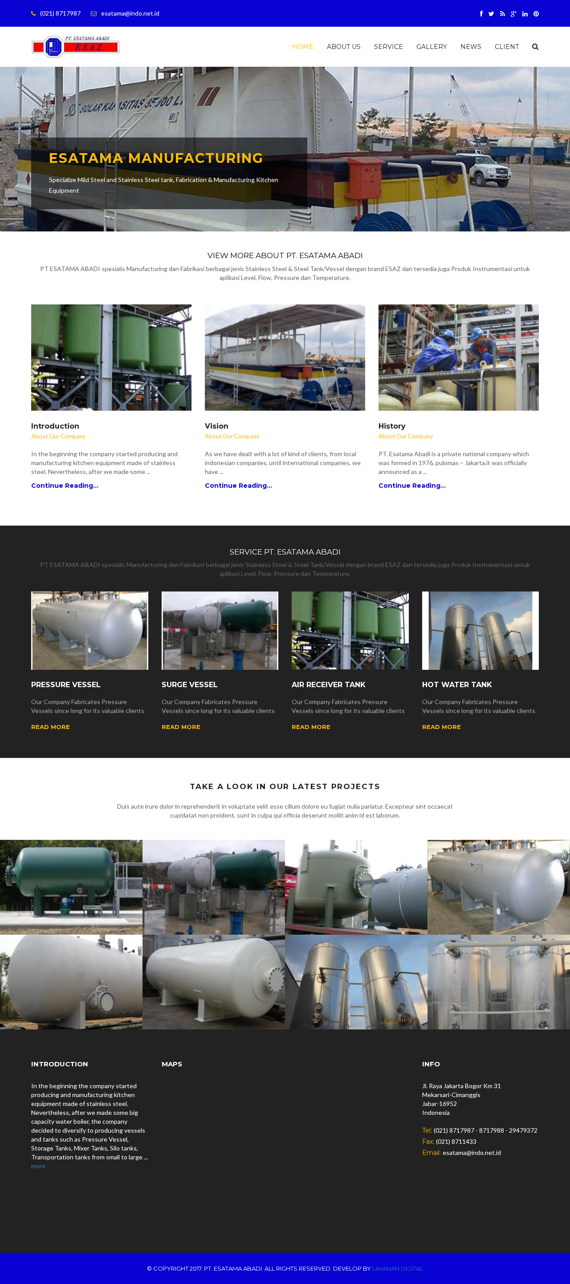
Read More (50, 726)
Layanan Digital (397, 1268)
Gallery (431, 47)
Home (303, 47)
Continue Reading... (64, 486)
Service (388, 47)
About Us (344, 47)
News (470, 47)
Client (507, 47)
